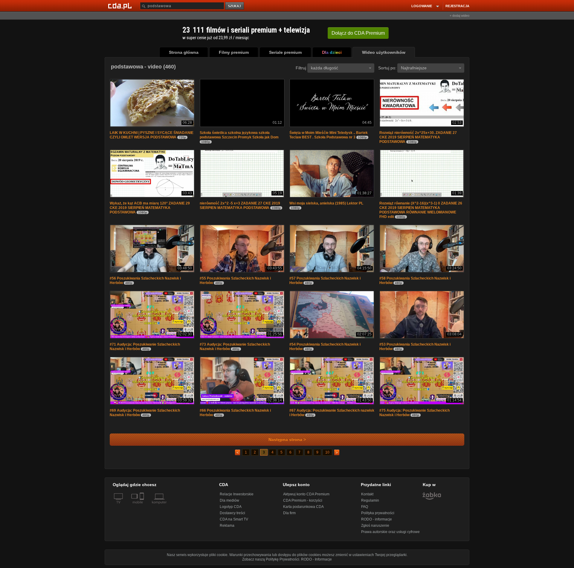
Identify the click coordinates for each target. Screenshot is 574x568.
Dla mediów (229, 500)
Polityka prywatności (377, 513)
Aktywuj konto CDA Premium (306, 494)
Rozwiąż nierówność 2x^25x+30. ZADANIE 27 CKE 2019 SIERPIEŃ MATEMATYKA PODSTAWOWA (418, 137)
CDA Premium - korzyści (302, 500)
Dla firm (289, 513)
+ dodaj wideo (459, 15)
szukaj (235, 6)
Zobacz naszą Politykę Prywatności (270, 559)
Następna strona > (287, 439)
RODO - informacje (376, 519)
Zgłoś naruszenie (375, 525)
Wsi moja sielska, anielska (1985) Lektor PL (326, 203)
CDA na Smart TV (234, 519)
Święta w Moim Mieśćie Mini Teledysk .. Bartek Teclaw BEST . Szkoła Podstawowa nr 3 (328, 135)
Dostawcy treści (232, 513)
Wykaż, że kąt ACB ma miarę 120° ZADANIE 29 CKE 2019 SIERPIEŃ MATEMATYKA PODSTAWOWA (150, 207)
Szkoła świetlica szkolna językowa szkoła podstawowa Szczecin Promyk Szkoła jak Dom (239, 135)
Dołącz (358, 33)
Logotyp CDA (231, 507)
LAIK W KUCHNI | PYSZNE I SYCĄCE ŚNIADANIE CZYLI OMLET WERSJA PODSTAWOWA (151, 135)
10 (327, 452)
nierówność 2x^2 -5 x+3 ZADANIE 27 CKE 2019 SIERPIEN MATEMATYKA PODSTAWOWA (240, 205)
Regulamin (370, 500)
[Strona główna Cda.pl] (121, 5)
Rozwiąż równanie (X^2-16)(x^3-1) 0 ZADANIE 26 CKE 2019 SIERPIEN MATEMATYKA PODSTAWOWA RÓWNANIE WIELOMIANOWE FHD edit (420, 210)
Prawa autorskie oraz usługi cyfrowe (390, 532)
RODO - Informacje (316, 559)
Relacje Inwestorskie (237, 494)
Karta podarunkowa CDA (303, 507)
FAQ (364, 507)
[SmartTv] (142, 506)
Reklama (227, 525)
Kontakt (367, 494)
